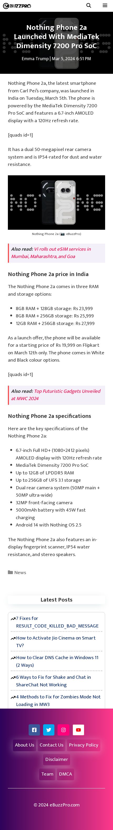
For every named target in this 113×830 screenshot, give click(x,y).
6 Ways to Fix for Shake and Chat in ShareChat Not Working (53, 681)
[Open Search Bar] (88, 6)
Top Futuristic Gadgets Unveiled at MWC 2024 (55, 395)
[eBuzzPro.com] (18, 6)
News (20, 573)
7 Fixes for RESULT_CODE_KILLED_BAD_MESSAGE (57, 622)
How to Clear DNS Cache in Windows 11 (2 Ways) (57, 661)
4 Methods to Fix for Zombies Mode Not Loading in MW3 (58, 701)
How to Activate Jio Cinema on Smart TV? (56, 642)
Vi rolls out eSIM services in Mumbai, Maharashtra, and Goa (51, 253)
